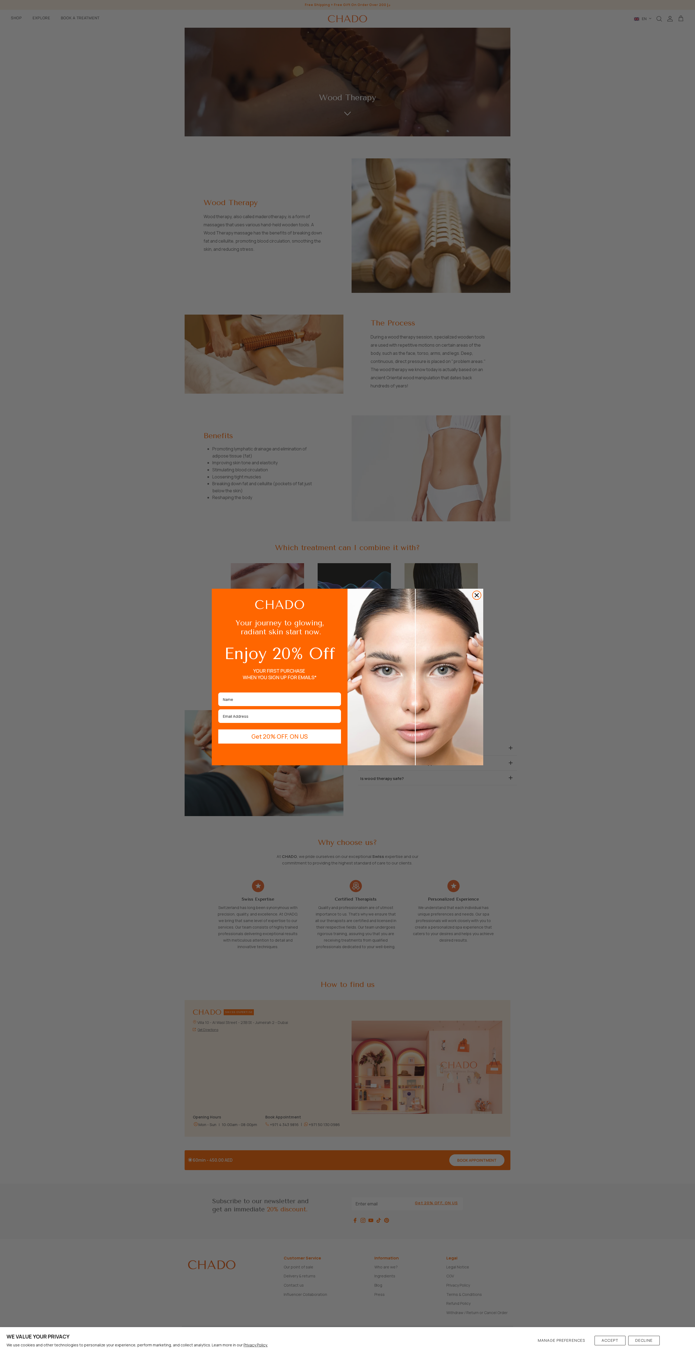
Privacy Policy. (256, 1344)
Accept (610, 1340)
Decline (644, 1340)
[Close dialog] (476, 595)
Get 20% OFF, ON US (279, 736)
